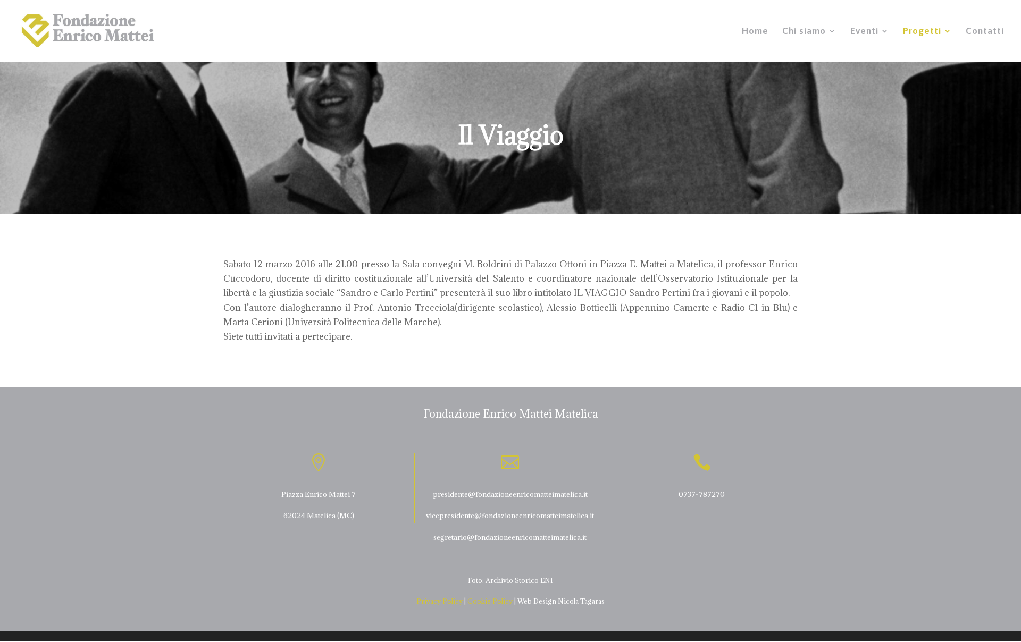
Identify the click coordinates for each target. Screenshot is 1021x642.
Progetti (922, 31)
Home (755, 31)
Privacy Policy (439, 601)
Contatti (985, 31)
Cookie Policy (490, 601)
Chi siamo (804, 31)
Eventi (864, 31)
